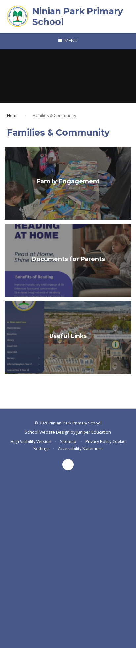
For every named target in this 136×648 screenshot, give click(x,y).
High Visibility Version (30, 441)
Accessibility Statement (80, 448)
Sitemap (68, 441)
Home (13, 115)
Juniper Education (93, 432)
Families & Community (54, 115)
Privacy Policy (98, 441)
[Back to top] (68, 464)
